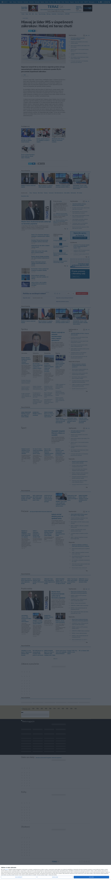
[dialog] (55, 872)
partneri (6, 869)
